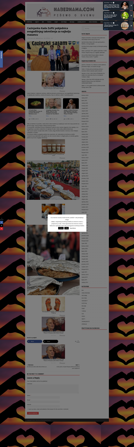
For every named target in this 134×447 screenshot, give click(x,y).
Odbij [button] (66, 228)
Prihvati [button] (61, 228)
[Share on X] (1, 225)
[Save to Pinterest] (1, 228)
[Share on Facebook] (1, 222)
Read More (73, 228)
